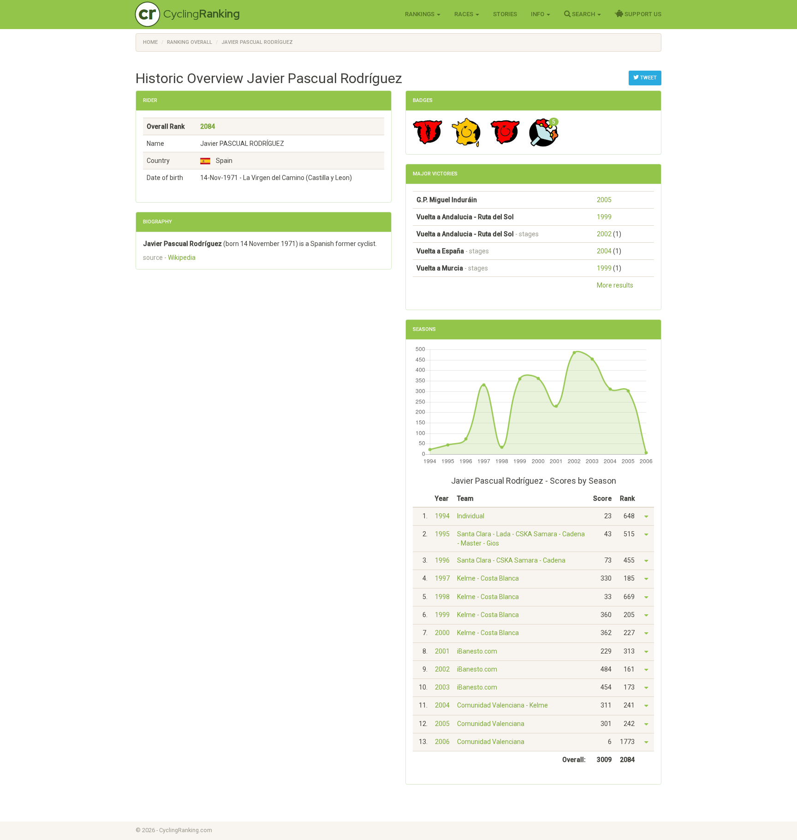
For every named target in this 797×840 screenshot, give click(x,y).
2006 (442, 741)
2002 (604, 234)
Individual (470, 516)
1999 (604, 217)
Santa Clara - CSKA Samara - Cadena (511, 560)
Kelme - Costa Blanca (488, 578)
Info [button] (538, 14)
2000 (442, 632)
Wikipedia (182, 257)
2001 (442, 651)
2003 (442, 687)
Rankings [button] (420, 14)
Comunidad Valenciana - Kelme (502, 705)
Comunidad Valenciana (490, 723)
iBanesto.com (477, 651)
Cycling (201, 13)
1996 (442, 560)
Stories (505, 14)
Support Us (642, 14)
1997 (442, 578)
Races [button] (464, 14)
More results (615, 285)
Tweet (648, 78)
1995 (442, 534)
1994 (442, 516)
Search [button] (583, 14)
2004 (604, 251)
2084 (207, 126)
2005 (604, 200)
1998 (442, 596)
